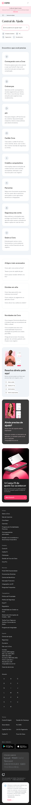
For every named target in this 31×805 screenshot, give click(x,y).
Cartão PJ (5, 552)
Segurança (5, 640)
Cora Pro (4, 562)
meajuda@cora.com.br (8, 664)
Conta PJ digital (6, 720)
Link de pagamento (22, 729)
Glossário (4, 674)
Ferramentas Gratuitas (8, 574)
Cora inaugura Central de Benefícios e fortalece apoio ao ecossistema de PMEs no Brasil (15, 322)
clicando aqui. (11, 796)
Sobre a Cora (6, 514)
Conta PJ (4, 548)
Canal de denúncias (8, 667)
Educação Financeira (8, 581)
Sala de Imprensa (7, 517)
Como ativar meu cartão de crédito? (15, 303)
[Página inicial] (3, 15)
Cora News (5, 520)
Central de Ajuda (7, 636)
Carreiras (5, 523)
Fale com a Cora (7, 646)
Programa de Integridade (9, 627)
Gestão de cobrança (22, 720)
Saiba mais (15, 11)
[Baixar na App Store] (22, 746)
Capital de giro (6, 729)
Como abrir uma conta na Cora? (14, 268)
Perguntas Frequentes (8, 587)
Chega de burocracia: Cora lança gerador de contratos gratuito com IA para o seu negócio (15, 339)
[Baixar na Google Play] (8, 746)
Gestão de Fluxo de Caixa (9, 558)
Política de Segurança (8, 599)
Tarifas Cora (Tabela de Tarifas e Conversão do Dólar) (9, 622)
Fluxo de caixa (20, 734)
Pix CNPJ (18, 725)
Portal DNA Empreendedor (10, 571)
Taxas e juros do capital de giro (14, 271)
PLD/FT (4, 603)
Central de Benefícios (8, 577)
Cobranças (5, 555)
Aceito (9, 800)
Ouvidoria (5, 643)
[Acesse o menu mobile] (28, 3)
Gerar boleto (6, 725)
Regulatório (5, 606)
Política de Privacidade (8, 596)
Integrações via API (7, 584)
